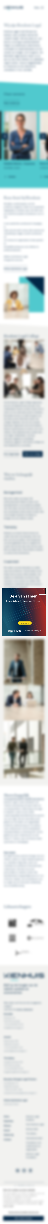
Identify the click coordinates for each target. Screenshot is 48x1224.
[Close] (42, 591)
